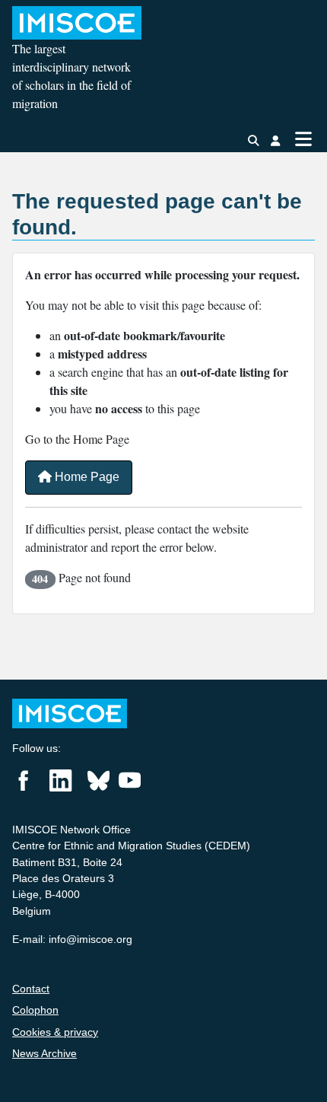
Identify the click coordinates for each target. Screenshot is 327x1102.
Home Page (85, 476)
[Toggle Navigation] (303, 138)
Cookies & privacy (55, 1032)
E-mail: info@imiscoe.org (72, 939)
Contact (30, 989)
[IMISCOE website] (69, 713)
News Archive (44, 1053)
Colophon (35, 1010)
